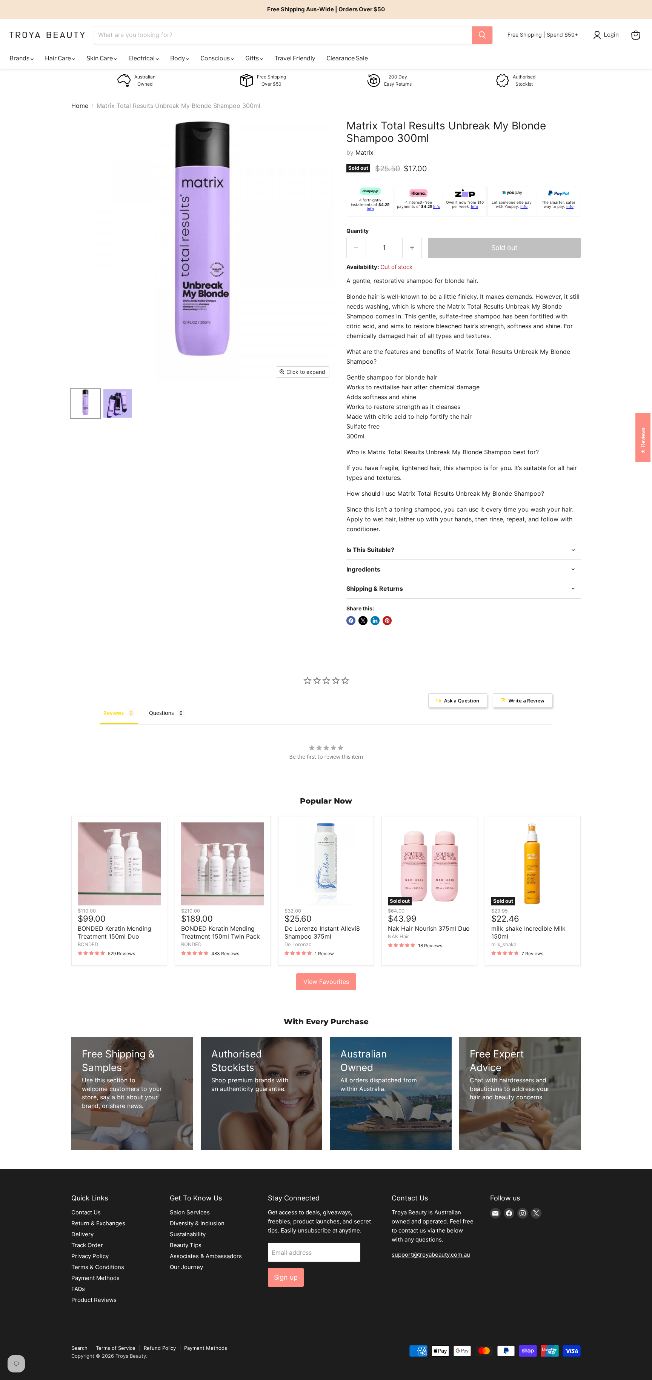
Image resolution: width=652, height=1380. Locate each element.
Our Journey (186, 1267)
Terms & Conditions (97, 1267)
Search (79, 1348)
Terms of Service (115, 1348)
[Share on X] (363, 620)
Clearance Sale (347, 58)
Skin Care (100, 58)
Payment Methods (95, 1278)
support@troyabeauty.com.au (431, 1254)
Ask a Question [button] (461, 700)
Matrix (364, 152)
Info (370, 208)
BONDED (88, 944)
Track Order (87, 1245)
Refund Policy (160, 1348)
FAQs (78, 1288)
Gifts (252, 58)
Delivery (82, 1234)
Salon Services (190, 1212)
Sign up (286, 1277)
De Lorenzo (298, 944)
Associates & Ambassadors (206, 1256)
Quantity (357, 231)
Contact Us (86, 1212)
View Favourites (326, 981)
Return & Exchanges (98, 1223)
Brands (20, 58)
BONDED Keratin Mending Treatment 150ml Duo (114, 932)
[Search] (482, 35)
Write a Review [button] (526, 700)
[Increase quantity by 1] (412, 248)
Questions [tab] (161, 712)
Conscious (215, 58)
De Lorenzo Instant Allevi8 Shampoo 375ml (322, 932)
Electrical (142, 58)
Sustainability (188, 1234)
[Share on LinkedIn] (375, 620)
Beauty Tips (185, 1245)
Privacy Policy (90, 1256)
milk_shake (504, 944)
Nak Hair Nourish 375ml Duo (429, 928)
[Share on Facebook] (350, 620)
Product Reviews (94, 1299)
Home (79, 105)
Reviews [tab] (113, 712)
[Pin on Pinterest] (387, 620)
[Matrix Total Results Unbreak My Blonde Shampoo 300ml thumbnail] (85, 403)
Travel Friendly (294, 58)
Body (178, 58)
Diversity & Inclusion (197, 1223)
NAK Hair (398, 936)
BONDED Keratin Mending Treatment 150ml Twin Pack (220, 932)
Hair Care (58, 58)
